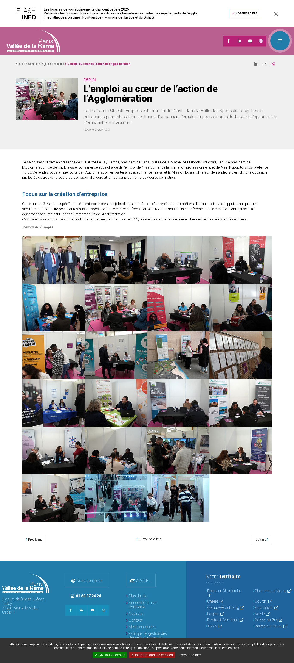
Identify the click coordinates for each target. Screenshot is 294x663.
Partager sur (273, 64)
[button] (47, 99)
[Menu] (280, 40)
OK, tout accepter (111, 655)
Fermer (276, 14)
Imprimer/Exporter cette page (255, 64)
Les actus (58, 64)
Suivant (261, 539)
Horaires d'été (246, 13)
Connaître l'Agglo (38, 64)
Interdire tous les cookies (153, 655)
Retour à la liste (151, 539)
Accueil (20, 64)
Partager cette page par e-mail (264, 64)
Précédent (35, 539)
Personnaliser (190, 655)
